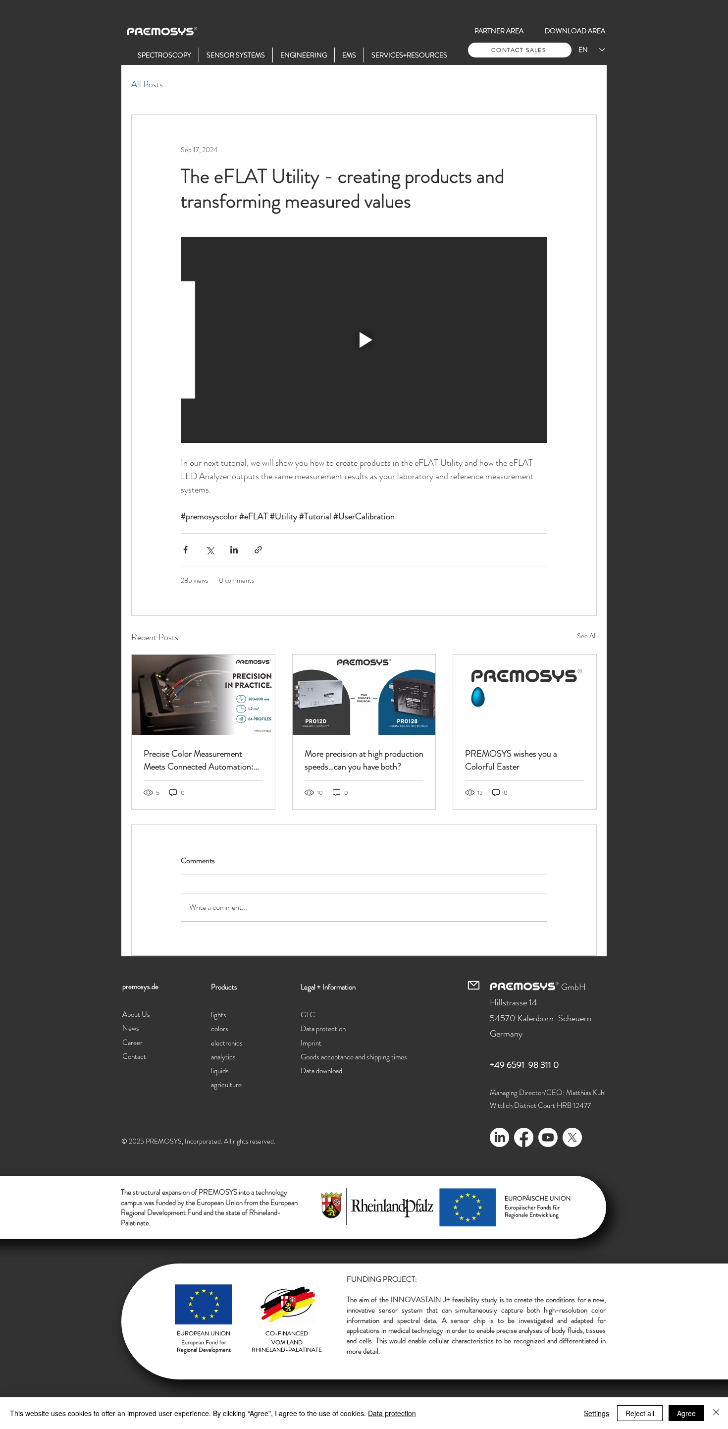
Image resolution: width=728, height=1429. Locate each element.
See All (587, 636)
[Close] (716, 1413)
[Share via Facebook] (185, 549)
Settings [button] (596, 1413)
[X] (572, 1137)
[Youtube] (548, 1137)
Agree (686, 1413)
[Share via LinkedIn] (234, 549)
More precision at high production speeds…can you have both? (364, 760)
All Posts (147, 84)
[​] (122, 55)
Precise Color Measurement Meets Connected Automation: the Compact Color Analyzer (199, 760)
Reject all (639, 1413)
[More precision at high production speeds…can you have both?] (364, 695)
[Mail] (473, 985)
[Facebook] (523, 1137)
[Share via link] (258, 549)
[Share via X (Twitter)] (209, 549)
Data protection (392, 1413)
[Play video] (364, 340)
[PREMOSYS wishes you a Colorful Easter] (524, 695)
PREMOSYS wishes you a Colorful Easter (511, 760)
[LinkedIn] (499, 1137)
